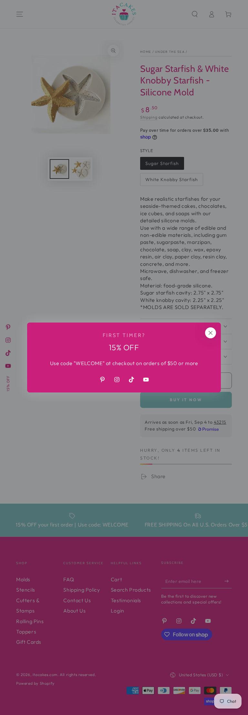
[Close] (210, 333)
